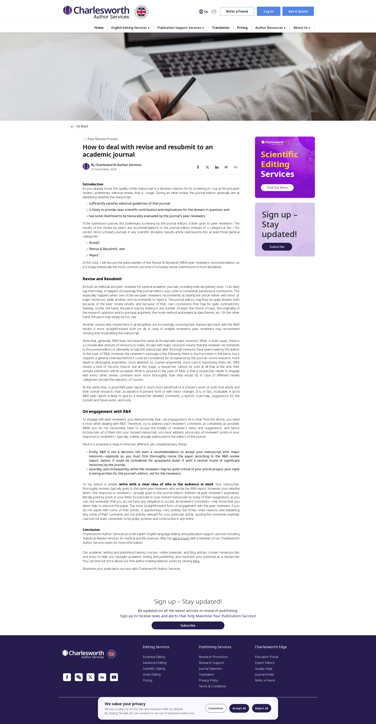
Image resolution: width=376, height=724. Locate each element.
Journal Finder (264, 674)
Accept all (239, 708)
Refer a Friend (237, 11)
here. (196, 561)
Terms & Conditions (212, 686)
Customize (215, 708)
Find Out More (277, 187)
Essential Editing (154, 657)
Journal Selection (210, 668)
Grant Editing (152, 674)
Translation (220, 27)
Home (99, 27)
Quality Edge (263, 668)
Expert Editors (265, 663)
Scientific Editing (154, 668)
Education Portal (266, 657)
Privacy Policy (208, 680)
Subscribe (277, 247)
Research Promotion (213, 657)
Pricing (242, 27)
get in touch (181, 538)
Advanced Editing (155, 663)
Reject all (261, 708)
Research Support (211, 663)
